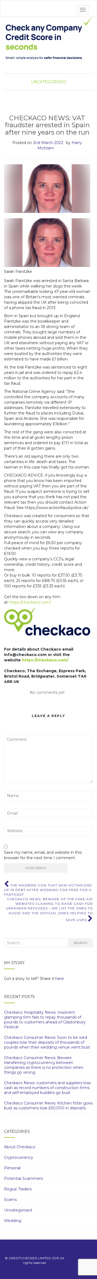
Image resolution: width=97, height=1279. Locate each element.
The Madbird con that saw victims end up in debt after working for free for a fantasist (48, 889)
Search (80, 943)
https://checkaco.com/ (30, 602)
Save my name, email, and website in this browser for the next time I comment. (43, 855)
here (59, 978)
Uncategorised (48, 81)
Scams (10, 1199)
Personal (12, 1168)
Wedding (12, 1220)
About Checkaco (19, 1146)
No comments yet (47, 692)
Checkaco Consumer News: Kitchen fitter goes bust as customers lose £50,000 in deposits (48, 1105)
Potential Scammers (23, 1178)
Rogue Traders (18, 1189)
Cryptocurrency (18, 1157)
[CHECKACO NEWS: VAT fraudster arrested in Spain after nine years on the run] (47, 188)
